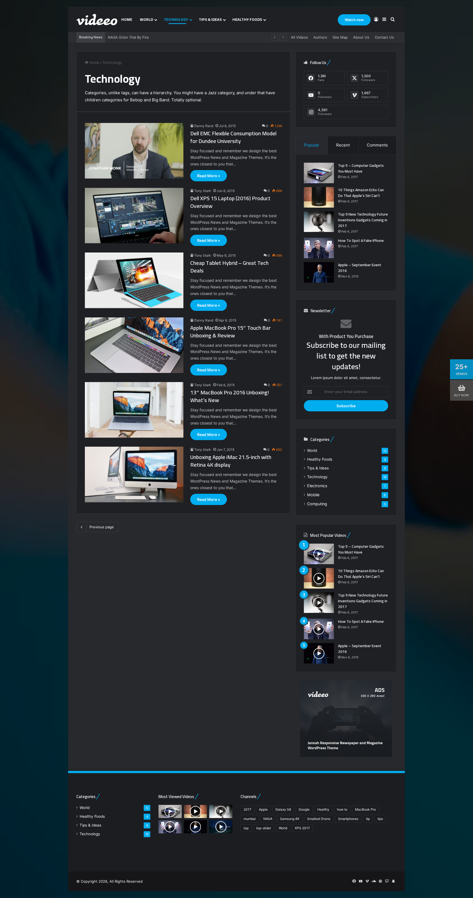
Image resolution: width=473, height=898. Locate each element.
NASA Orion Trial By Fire (128, 37)
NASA (267, 819)
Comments (377, 145)
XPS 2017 (302, 828)
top (246, 828)
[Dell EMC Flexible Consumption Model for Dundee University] (134, 151)
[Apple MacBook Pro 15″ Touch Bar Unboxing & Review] (134, 345)
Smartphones (348, 819)
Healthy (323, 809)
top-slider (263, 828)
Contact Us (384, 37)
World (146, 19)
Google (304, 809)
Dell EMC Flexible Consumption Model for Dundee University (233, 137)
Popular (311, 145)
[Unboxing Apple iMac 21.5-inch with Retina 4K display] (134, 474)
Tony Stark (202, 191)
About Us (361, 37)
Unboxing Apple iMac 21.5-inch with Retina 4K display (230, 461)
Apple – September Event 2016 (359, 267)
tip (368, 819)
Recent (343, 145)
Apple (263, 809)
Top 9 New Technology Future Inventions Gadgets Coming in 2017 (363, 220)
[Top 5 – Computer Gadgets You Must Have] (319, 173)
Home (126, 19)
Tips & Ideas (210, 19)
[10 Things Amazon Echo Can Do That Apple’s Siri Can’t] (319, 197)
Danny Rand (203, 126)
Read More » (208, 175)
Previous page (102, 527)
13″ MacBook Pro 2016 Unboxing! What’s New (229, 396)
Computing (317, 503)
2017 (247, 809)
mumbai (250, 819)
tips (380, 819)
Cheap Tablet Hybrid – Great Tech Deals (229, 267)
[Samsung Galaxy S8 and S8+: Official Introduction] (220, 826)
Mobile (313, 494)
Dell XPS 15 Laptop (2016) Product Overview (230, 202)
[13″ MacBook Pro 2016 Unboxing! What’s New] (134, 410)
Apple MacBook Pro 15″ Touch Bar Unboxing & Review (230, 331)
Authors (320, 37)
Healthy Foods (247, 19)
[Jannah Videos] (96, 19)
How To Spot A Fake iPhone (361, 240)
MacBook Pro (365, 809)
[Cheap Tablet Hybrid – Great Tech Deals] (134, 280)
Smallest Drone (318, 819)
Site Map (340, 37)
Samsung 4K (289, 819)
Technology (176, 19)
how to (342, 809)
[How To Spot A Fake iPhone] (319, 248)
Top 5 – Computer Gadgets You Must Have (361, 168)
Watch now (354, 20)
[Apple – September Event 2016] (319, 272)
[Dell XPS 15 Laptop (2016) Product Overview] (134, 215)
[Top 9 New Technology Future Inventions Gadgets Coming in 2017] (319, 221)
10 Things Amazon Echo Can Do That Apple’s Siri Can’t (361, 192)
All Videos (299, 37)
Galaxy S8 (283, 809)
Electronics (317, 485)
